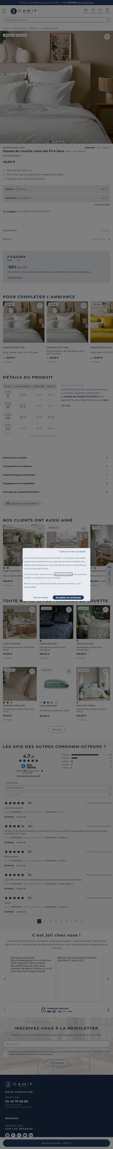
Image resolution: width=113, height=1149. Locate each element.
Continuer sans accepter (72, 551)
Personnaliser (40, 597)
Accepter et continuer (68, 597)
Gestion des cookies (63, 574)
